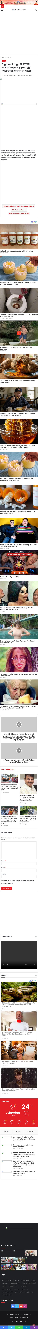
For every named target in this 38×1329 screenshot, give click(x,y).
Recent (18, 1131)
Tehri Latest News (6, 1289)
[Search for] (36, 10)
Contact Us (25, 1317)
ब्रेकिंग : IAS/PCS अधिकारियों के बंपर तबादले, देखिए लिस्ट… (23, 1146)
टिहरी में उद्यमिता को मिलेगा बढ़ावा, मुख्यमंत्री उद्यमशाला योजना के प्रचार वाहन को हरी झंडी (9, 787)
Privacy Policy (17, 1317)
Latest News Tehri (15, 1283)
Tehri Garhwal (23, 1286)
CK (30, 1314)
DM (34, 1280)
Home (5, 57)
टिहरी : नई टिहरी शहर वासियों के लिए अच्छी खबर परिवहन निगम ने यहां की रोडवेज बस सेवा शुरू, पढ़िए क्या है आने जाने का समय (23, 1164)
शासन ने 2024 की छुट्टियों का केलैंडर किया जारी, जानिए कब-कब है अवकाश (24, 1138)
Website (3, 874)
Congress (16, 1280)
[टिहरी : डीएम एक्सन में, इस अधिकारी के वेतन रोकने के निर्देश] (7, 1174)
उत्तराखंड (9, 57)
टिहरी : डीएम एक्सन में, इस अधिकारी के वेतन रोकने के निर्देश (24, 1172)
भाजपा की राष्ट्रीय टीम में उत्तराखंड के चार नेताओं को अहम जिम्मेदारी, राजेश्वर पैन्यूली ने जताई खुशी (27, 798)
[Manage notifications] (33, 1325)
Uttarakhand (25, 1289)
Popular (6, 1131)
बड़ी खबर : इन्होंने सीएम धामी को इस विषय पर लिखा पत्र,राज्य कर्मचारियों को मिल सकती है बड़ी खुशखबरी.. (24, 1154)
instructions (5, 1283)
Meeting (4, 1286)
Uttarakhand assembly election (10, 1292)
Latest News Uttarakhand (28, 1283)
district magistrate (26, 1280)
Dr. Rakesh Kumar (19, 210)
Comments (30, 1131)
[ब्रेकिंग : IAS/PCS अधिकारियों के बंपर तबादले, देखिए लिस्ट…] (7, 1147)
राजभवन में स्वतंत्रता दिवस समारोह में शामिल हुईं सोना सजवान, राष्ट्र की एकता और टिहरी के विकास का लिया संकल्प (9, 820)
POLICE (11, 1286)
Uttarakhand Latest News (26, 1292)
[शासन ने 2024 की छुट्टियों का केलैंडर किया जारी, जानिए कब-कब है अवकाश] (7, 1139)
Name (3, 861)
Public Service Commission (19, 214)
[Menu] (2, 10)
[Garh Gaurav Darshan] (19, 9)
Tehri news (16, 1289)
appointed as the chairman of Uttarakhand (19, 206)
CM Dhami (9, 1280)
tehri (16, 1286)
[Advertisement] (19, 32)
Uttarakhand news (6, 1295)
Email (3, 867)
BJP (3, 1280)
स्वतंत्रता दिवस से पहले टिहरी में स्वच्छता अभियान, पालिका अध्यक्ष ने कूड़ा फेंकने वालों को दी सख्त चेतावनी (28, 819)
